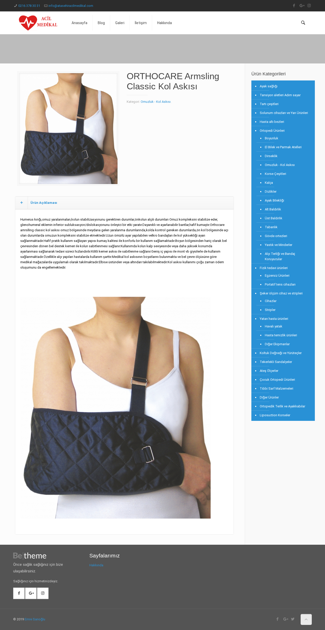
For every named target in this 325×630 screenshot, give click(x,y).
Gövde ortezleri (276, 236)
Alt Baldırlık (273, 209)
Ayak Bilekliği (274, 200)
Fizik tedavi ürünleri (274, 268)
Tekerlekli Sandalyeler (276, 362)
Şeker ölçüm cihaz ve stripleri (281, 293)
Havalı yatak (273, 326)
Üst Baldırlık (273, 218)
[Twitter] (293, 619)
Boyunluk (271, 138)
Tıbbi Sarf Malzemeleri (276, 388)
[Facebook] (294, 5)
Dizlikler (271, 191)
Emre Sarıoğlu (35, 619)
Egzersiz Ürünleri (277, 275)
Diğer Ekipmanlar (277, 344)
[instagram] (309, 5)
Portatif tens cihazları (280, 284)
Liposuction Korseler (275, 415)
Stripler (270, 310)
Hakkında (96, 565)
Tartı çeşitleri (269, 104)
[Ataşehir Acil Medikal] (38, 22)
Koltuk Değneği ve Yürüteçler (281, 353)
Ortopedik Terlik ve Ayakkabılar (282, 406)
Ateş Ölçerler (269, 371)
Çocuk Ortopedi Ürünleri (277, 380)
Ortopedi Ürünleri (272, 130)
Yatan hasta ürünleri (274, 319)
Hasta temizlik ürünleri (281, 335)
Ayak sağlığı (269, 86)
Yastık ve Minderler (278, 245)
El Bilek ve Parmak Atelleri (283, 147)
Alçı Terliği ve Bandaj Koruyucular (280, 256)
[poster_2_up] (68, 130)
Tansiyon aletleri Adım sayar (280, 95)
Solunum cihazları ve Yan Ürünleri (284, 113)
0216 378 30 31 (29, 6)
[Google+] (301, 5)
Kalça (269, 183)
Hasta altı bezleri (272, 122)
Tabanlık (271, 227)
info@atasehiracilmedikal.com (70, 6)
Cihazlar (271, 301)
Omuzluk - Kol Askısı (156, 102)
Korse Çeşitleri (275, 174)
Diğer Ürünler (269, 397)
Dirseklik (271, 156)
